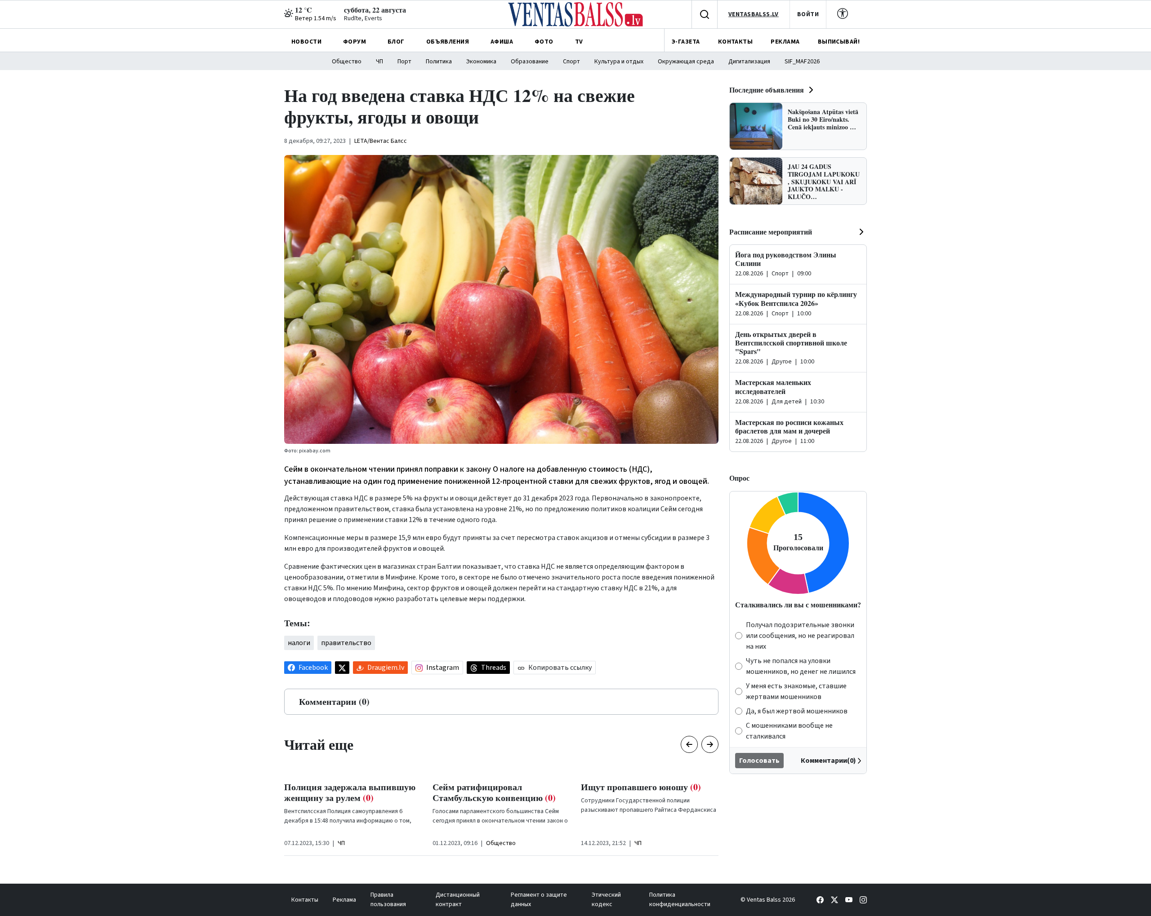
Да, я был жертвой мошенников (797, 711)
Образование (530, 61)
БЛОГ (396, 41)
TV (579, 41)
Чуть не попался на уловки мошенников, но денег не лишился (801, 666)
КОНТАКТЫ (735, 41)
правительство (346, 643)
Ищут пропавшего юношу (641, 786)
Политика (439, 61)
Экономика (481, 61)
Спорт (571, 61)
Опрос (739, 478)
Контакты (304, 899)
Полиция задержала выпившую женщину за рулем (349, 792)
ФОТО (544, 41)
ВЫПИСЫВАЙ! (839, 41)
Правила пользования (388, 899)
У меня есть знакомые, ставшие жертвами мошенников (796, 691)
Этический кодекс (606, 899)
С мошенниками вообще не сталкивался (789, 731)
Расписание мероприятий (770, 231)
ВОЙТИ (808, 14)
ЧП (379, 61)
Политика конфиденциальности (679, 899)
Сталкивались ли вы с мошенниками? (798, 604)
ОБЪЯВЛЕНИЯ (447, 41)
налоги (299, 643)
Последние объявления (766, 89)
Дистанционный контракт (458, 899)
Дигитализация (749, 61)
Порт (404, 61)
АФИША (502, 41)
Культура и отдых (618, 61)
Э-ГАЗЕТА (686, 41)
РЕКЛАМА (785, 41)
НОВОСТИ (306, 41)
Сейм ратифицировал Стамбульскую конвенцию (494, 792)
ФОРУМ (354, 41)
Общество (346, 61)
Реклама (344, 899)
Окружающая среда (686, 61)
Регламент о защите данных (539, 899)
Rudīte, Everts (363, 18)
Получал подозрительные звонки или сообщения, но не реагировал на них (800, 635)
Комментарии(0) (828, 761)
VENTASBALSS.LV (753, 14)
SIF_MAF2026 (802, 61)
